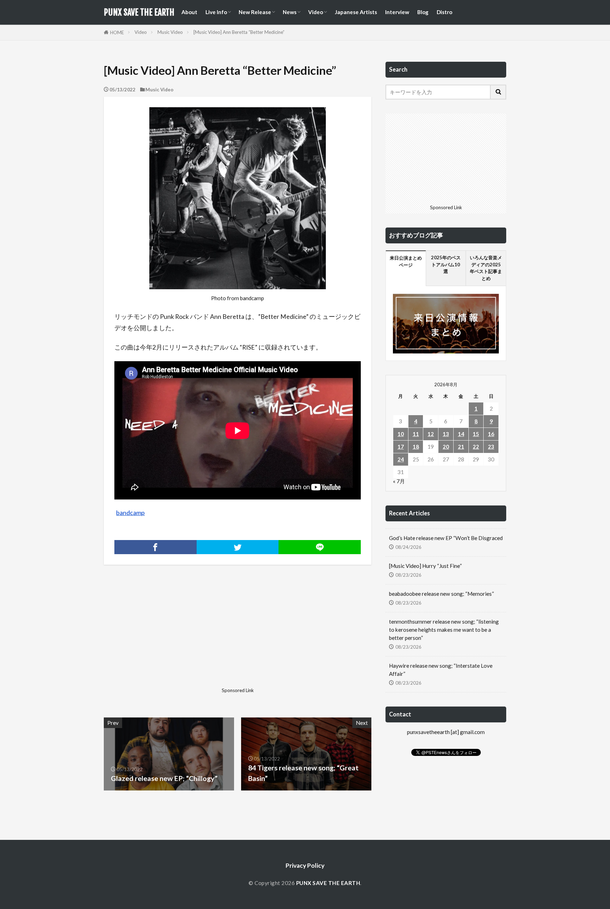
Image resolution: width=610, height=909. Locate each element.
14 (461, 434)
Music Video (170, 32)
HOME (117, 32)
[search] (498, 92)
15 (476, 434)
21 (461, 446)
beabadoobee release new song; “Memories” (441, 593)
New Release (255, 12)
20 (446, 446)
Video (315, 12)
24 (400, 459)
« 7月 (399, 481)
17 (400, 446)
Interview (397, 12)
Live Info (216, 12)
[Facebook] (155, 547)
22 (476, 446)
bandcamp (130, 512)
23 (491, 446)
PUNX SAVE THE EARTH (139, 12)
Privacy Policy (305, 865)
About (189, 12)
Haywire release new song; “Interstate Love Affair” (440, 669)
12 (430, 434)
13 (446, 434)
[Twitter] (238, 547)
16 (491, 434)
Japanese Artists (356, 12)
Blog (423, 12)
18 (416, 446)
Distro (444, 12)
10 (400, 434)
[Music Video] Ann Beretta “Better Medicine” (239, 32)
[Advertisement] (169, 635)
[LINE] (320, 547)
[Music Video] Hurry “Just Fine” (425, 566)
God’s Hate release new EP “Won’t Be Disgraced (446, 538)
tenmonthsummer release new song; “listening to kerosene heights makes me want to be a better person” (444, 629)
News (290, 12)
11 (416, 434)
